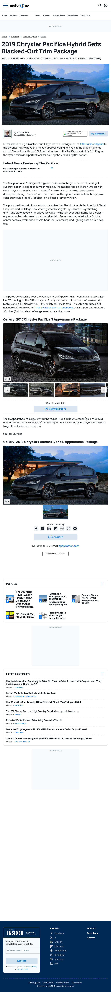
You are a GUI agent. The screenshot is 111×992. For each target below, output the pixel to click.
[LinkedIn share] (49, 528)
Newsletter (73, 15)
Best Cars (85, 15)
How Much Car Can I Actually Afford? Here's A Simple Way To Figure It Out (43, 702)
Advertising (92, 933)
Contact (91, 937)
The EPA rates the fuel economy (54, 307)
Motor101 (19, 705)
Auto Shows (59, 15)
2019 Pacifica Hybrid (91, 144)
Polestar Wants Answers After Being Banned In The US (33, 720)
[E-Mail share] (75, 528)
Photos (46, 15)
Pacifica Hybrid (30, 37)
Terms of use (77, 983)
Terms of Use (22, 969)
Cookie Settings (62, 983)
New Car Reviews (22, 742)
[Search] (100, 5)
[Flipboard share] (55, 528)
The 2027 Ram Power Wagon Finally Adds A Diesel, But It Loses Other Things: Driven (49, 738)
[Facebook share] (36, 528)
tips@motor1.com (69, 546)
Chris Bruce (23, 132)
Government (20, 723)
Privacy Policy (31, 967)
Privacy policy (34, 983)
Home (4, 37)
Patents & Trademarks (25, 696)
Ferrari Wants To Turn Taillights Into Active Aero (31, 693)
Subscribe (21, 961)
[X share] (42, 528)
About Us (91, 928)
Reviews (13, 15)
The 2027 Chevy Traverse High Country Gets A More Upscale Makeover (42, 711)
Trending (19, 687)
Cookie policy (48, 983)
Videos (37, 15)
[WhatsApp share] (68, 528)
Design (18, 714)
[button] (7, 390)
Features (24, 15)
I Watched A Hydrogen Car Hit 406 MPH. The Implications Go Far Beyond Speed (46, 729)
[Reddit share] (62, 528)
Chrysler (15, 37)
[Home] (19, 5)
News (4, 15)
